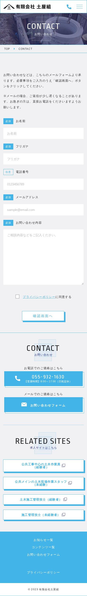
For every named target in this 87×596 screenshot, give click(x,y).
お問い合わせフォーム (43, 554)
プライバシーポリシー (39, 297)
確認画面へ (43, 316)
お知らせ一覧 (43, 540)
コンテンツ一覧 (43, 547)
